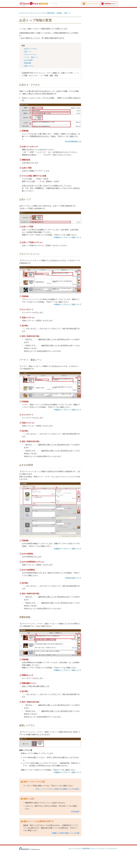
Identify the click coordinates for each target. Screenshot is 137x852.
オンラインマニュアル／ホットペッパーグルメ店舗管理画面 (36, 13)
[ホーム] (33, 2)
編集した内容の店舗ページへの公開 (66, 833)
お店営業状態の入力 (74, 141)
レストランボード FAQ (91, 3)
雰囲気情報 (27, 63)
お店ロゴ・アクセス (30, 49)
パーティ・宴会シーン (31, 57)
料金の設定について (74, 578)
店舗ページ (67, 13)
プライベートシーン (30, 54)
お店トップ (27, 51)
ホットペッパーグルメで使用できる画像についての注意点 (58, 789)
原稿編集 (59, 13)
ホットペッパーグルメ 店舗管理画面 (79, 848)
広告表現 (76, 811)
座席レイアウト (29, 66)
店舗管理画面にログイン (110, 3)
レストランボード (112, 848)
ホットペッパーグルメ (98, 848)
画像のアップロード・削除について (68, 237)
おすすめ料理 (28, 60)
